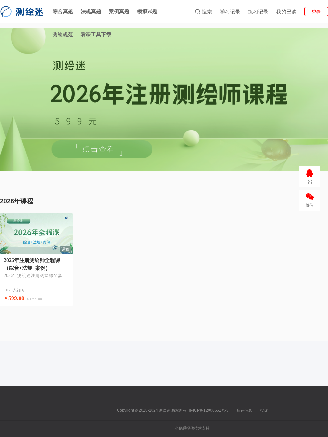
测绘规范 (63, 34)
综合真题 (63, 11)
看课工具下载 (96, 34)
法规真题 (91, 11)
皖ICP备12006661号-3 (209, 410)
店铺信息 (244, 410)
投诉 (264, 410)
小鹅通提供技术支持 (192, 428)
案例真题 (119, 11)
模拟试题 (147, 11)
